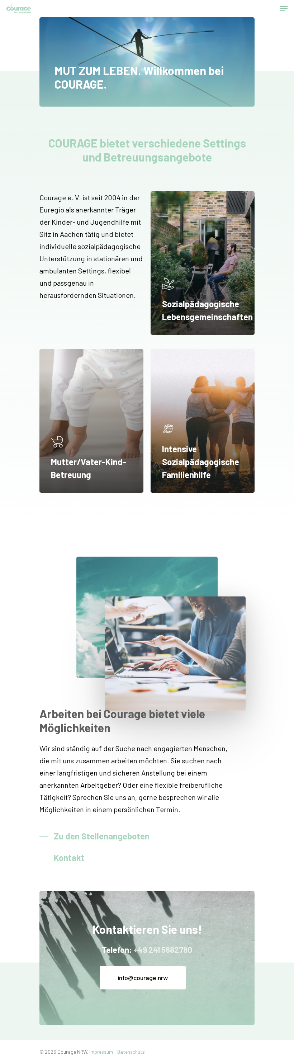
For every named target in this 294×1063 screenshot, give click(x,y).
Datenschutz (130, 1052)
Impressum (101, 1052)
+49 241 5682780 (162, 949)
